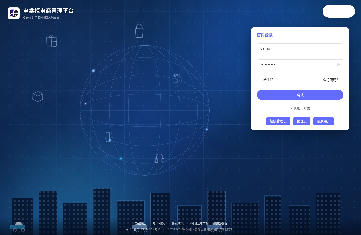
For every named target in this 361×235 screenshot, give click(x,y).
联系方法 (140, 223)
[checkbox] (266, 79)
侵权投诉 (221, 223)
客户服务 (158, 223)
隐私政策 (177, 223)
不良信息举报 (199, 223)
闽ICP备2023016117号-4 (142, 229)
